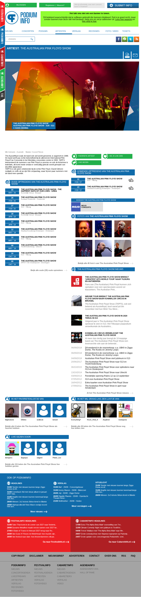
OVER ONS (110, 556)
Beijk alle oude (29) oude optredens (47, 270)
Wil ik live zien (116, 156)
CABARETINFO (65, 565)
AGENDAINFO (87, 565)
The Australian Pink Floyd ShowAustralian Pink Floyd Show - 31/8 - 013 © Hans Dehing (33, 125)
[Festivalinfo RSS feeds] (136, 39)
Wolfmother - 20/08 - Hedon (67, 501)
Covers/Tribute (37, 152)
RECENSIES (17, 587)
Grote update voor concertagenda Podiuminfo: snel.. (100, 537)
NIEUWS (15, 569)
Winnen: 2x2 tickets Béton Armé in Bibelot (27, 502)
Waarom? (60, 5)
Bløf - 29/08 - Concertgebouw (68, 487)
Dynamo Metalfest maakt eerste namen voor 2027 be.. (32, 528)
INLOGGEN (21, 5)
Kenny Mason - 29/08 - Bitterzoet (69, 490)
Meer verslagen (79, 506)
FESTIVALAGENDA (43, 573)
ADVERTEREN (76, 556)
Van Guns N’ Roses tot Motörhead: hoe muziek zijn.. (31, 534)
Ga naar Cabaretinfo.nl (120, 542)
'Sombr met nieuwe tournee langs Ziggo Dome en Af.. (26, 488)
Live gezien (83, 162)
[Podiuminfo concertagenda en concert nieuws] (2, 37)
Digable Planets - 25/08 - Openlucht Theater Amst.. (70, 497)
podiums (43, 31)
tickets (126, 31)
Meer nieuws (36, 511)
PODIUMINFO (18, 565)
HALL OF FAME (87, 572)
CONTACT (94, 556)
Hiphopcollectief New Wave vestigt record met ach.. (27, 505)
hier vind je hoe (89, 21)
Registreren (50, 5)
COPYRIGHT (18, 556)
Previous (13, 96)
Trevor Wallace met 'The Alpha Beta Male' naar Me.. (100, 531)
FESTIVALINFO (42, 565)
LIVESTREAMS (18, 576)
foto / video (112, 31)
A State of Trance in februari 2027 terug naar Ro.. (30, 531)
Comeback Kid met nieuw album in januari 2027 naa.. (27, 493)
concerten (28, 31)
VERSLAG (16, 583)
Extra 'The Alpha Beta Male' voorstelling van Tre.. (99, 525)
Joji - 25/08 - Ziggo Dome (66, 493)
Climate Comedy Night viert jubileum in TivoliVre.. (98, 528)
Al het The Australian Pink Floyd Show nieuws (108, 393)
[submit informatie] (123, 5)
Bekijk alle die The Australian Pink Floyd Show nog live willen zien (98, 427)
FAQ (133, 556)
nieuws (9, 31)
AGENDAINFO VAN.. (89, 569)
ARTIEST (13, 48)
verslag (76, 31)
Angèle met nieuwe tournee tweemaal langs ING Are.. (27, 498)
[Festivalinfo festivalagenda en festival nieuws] (2, 14)
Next (131, 96)
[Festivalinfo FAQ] (2, 95)
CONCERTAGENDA (20, 573)
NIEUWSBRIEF (56, 556)
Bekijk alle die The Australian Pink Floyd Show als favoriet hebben (31, 427)
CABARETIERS (64, 576)
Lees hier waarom (123, 19)
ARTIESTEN (17, 580)
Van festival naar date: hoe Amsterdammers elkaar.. (31, 537)
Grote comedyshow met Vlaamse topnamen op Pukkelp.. (102, 534)
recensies (94, 31)
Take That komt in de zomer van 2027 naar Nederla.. (31, 525)
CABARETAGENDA (66, 573)
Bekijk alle (103, 263)
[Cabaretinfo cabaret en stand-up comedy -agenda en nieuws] (2, 58)
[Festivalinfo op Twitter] (130, 39)
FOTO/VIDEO (17, 591)
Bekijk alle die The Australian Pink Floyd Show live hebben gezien (32, 465)
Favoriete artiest (86, 156)
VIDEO (60, 583)
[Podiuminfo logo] (22, 17)
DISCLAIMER (36, 556)
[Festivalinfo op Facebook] (119, 39)
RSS (123, 556)
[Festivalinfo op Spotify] (125, 39)
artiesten (60, 31)
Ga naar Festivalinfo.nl (54, 542)
